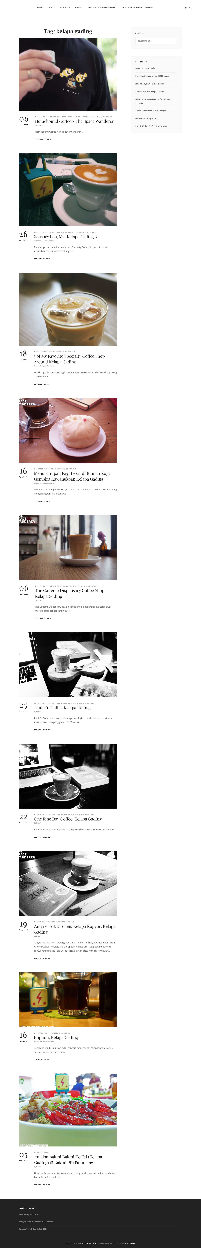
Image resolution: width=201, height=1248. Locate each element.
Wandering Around (102, 117)
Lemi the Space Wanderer (45, 241)
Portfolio (87, 117)
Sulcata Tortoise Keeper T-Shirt (149, 91)
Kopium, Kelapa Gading (56, 1037)
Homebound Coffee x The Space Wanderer (74, 121)
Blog (77, 7)
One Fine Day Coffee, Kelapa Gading (68, 819)
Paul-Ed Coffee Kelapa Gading (62, 707)
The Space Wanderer (88, 1243)
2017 (39, 232)
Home (39, 7)
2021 (40, 117)
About (51, 7)
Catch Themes (129, 1243)
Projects (64, 7)
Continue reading (43, 139)
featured (61, 117)
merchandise (74, 117)
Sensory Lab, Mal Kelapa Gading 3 (65, 236)
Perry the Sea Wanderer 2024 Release (152, 76)
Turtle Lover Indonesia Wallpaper (150, 110)
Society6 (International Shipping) (138, 7)
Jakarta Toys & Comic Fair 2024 (149, 84)
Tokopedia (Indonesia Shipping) (101, 7)
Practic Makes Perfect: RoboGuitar (151, 126)
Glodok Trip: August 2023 (146, 118)
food (53, 469)
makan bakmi (43, 1153)
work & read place (86, 232)
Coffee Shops (49, 117)
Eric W (39, 125)
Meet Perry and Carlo (145, 68)
